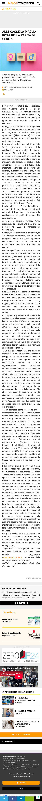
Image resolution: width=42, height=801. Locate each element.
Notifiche (22, 783)
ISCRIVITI (21, 603)
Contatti (19, 774)
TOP (21, 789)
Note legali (12, 774)
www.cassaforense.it (12, 557)
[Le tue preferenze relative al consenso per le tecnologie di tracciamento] (38, 797)
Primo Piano (10, 9)
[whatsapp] (29, 798)
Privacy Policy (28, 774)
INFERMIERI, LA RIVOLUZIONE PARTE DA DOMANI (25, 700)
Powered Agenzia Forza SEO (21, 777)
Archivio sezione (22, 734)
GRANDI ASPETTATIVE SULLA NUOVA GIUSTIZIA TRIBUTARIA (27, 724)
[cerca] (38, 4)
